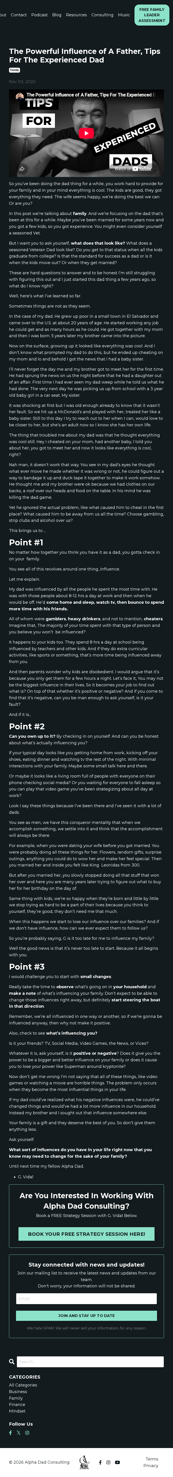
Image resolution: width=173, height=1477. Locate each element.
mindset (17, 1411)
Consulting (102, 14)
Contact (19, 14)
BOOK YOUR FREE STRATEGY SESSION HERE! (86, 1234)
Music (124, 14)
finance (17, 1404)
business (18, 1391)
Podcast (39, 14)
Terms (152, 1459)
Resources (76, 14)
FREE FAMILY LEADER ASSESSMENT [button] (152, 15)
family (14, 70)
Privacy (150, 1465)
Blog (56, 14)
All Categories (23, 1385)
